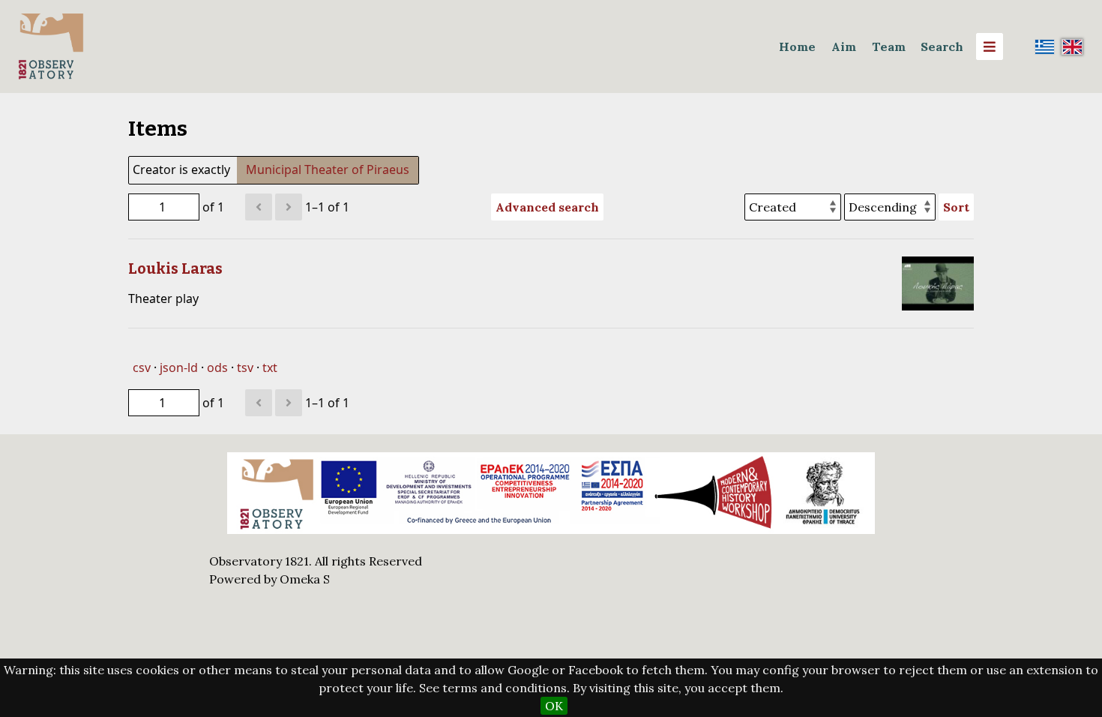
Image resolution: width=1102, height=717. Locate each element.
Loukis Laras (175, 269)
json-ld (179, 367)
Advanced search (547, 207)
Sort (956, 207)
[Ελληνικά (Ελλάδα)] (1045, 47)
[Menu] (989, 46)
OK (554, 705)
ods (217, 367)
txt (269, 367)
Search (942, 46)
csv (142, 367)
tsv (245, 367)
